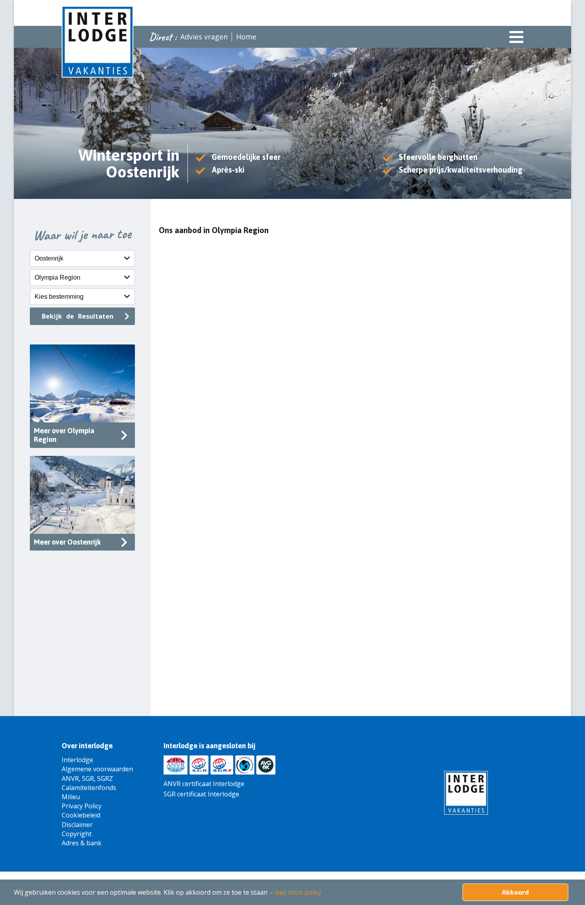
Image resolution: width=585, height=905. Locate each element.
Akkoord (515, 892)
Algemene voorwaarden (97, 769)
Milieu (71, 796)
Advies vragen (204, 36)
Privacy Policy (81, 806)
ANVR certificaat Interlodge (204, 783)
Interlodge (77, 759)
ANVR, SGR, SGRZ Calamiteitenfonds (89, 783)
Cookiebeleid (81, 815)
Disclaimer (77, 824)
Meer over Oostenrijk (67, 542)
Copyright (77, 833)
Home (246, 36)
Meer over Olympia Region (64, 435)
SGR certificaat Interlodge (201, 794)
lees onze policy (298, 892)
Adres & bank (81, 843)
